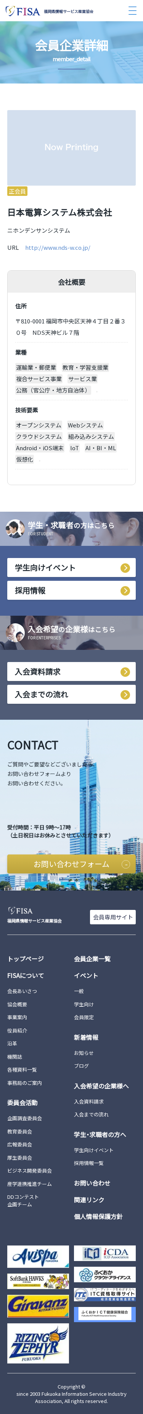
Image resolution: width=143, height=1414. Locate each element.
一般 (79, 991)
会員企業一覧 (92, 958)
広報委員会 (19, 1144)
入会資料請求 (38, 671)
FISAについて (25, 975)
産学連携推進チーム (29, 1183)
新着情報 (86, 1037)
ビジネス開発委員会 (29, 1170)
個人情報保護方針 (98, 1216)
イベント (86, 975)
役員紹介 (17, 1030)
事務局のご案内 (24, 1082)
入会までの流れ (41, 694)
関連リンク (89, 1199)
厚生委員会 (19, 1157)
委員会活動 (22, 1102)
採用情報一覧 (89, 1163)
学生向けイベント (45, 567)
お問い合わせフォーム (71, 863)
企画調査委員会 (24, 1118)
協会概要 (17, 1004)
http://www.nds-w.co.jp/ (57, 247)
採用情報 (30, 590)
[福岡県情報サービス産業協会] (71, 911)
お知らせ (84, 1052)
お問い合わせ (92, 1182)
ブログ (81, 1065)
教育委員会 (19, 1131)
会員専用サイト (113, 917)
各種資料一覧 (22, 1069)
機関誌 (14, 1056)
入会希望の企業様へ (101, 1085)
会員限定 (84, 1017)
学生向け (84, 1004)
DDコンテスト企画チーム (23, 1200)
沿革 (12, 1043)
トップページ (25, 958)
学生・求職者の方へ (100, 1134)
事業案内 (17, 1017)
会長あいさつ (22, 991)
